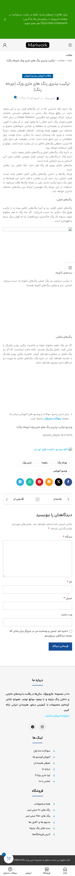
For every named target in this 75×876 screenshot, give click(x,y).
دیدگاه (67, 537)
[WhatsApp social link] (30, 482)
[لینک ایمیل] (49, 482)
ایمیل (67, 598)
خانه (70, 61)
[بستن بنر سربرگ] (5, 19)
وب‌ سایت (66, 615)
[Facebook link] (68, 482)
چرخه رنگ (62, 463)
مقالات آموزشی (44, 76)
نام (69, 582)
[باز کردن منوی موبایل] (70, 45)
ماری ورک (50, 98)
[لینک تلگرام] (20, 482)
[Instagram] (42, 727)
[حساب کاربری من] (5, 45)
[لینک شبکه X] (58, 482)
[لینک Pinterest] (39, 482)
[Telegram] (33, 727)
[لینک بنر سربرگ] (43, 19)
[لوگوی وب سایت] (37, 45)
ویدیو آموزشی (30, 76)
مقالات (61, 61)
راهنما (45, 463)
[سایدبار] (70, 268)
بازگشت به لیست (37, 499)
